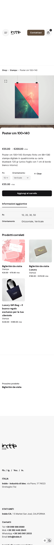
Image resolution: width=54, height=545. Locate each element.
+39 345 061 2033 (22, 533)
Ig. (9, 470)
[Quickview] (8, 244)
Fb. (3, 470)
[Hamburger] (5, 32)
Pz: (3, 173)
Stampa (5, 269)
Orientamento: (18, 173)
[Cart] (48, 32)
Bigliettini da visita (12, 266)
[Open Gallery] (5, 81)
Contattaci (36, 32)
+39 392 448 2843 (16, 530)
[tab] (14, 203)
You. (16, 470)
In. (22, 470)
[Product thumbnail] (13, 250)
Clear (39, 173)
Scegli (13, 258)
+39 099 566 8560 (15, 527)
